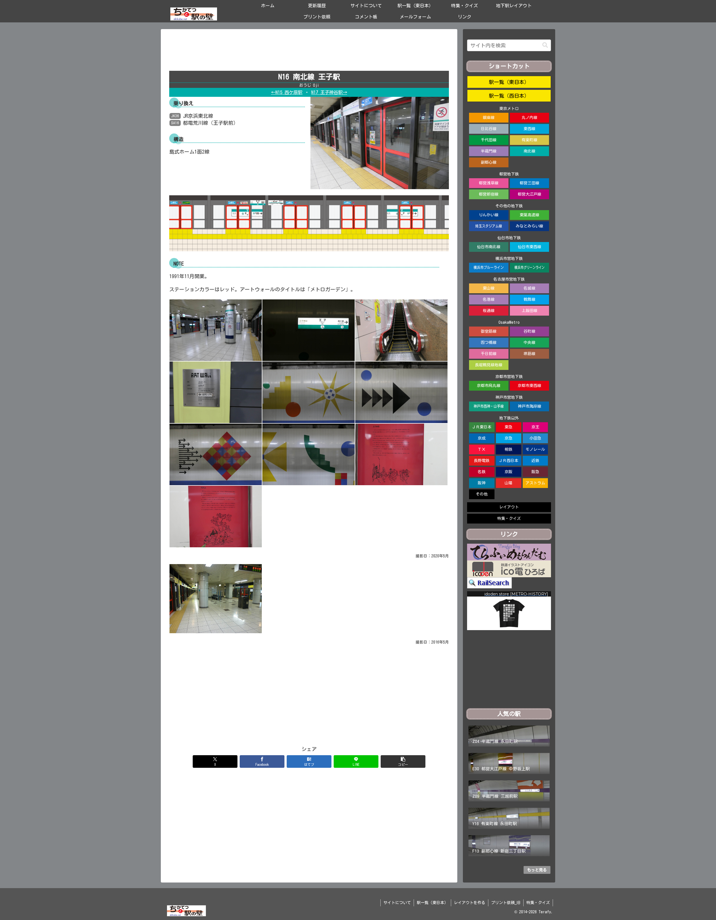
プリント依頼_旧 (505, 903)
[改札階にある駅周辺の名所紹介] (401, 453)
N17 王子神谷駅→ (329, 92)
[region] (509, 610)
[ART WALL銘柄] (215, 391)
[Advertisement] (309, 52)
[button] (403, 761)
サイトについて (397, 903)
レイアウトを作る (469, 903)
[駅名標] (308, 329)
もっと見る (537, 870)
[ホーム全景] (215, 329)
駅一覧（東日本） (509, 82)
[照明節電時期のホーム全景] (215, 597)
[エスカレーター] (401, 329)
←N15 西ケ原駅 (286, 92)
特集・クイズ (538, 903)
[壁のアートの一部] (308, 391)
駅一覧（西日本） (509, 95)
